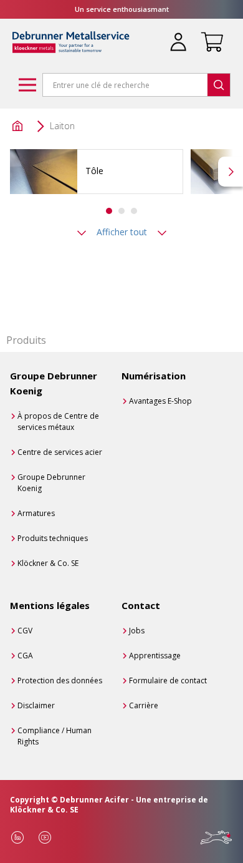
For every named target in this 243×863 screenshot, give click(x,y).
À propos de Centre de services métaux (58, 421)
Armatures (36, 513)
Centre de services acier (59, 452)
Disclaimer (36, 705)
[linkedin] (17, 837)
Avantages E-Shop (160, 401)
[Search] (218, 85)
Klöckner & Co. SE (48, 563)
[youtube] (44, 837)
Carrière (143, 705)
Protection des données (59, 680)
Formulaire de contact (168, 680)
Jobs (137, 630)
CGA (25, 655)
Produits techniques (52, 538)
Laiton (62, 126)
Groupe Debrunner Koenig (51, 483)
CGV (24, 630)
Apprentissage (155, 655)
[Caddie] (209, 34)
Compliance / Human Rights (54, 736)
